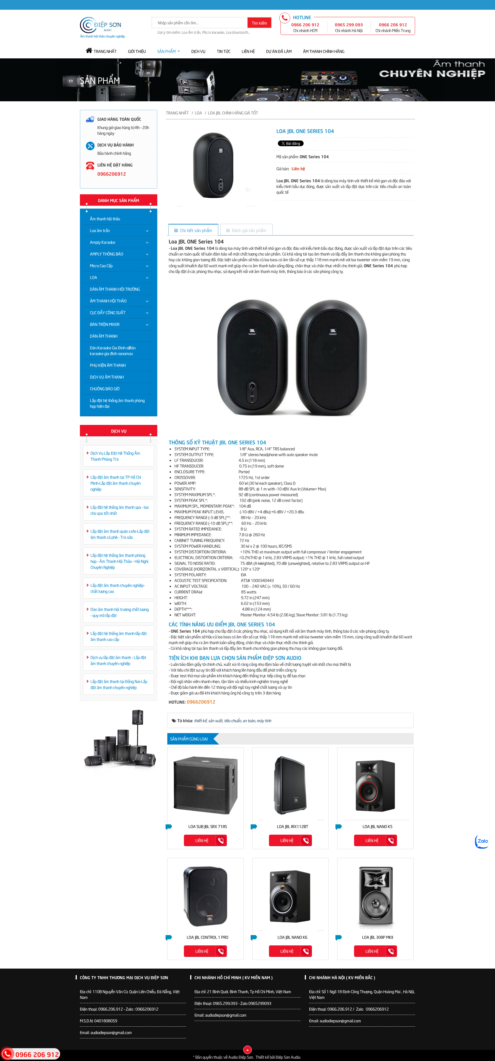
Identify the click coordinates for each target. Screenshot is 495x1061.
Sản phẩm (166, 51)
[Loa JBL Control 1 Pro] (205, 896)
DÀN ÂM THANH (103, 336)
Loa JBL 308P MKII (377, 937)
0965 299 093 (349, 24)
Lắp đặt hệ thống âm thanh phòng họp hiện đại (117, 403)
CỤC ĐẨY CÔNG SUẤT (107, 312)
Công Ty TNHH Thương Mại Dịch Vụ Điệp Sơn (124, 977)
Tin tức (223, 51)
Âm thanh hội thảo (105, 218)
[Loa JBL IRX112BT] (291, 786)
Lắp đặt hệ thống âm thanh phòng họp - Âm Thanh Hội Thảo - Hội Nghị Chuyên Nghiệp (119, 561)
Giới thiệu (137, 51)
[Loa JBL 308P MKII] (375, 896)
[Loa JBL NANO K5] (375, 786)
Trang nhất (105, 51)
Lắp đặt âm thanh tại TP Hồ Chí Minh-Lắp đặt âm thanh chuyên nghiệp (116, 483)
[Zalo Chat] (482, 841)
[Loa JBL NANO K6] (291, 896)
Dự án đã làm (279, 51)
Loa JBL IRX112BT (292, 826)
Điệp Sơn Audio (288, 1057)
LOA (93, 277)
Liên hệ (248, 51)
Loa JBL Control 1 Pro (207, 937)
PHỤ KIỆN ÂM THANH (108, 365)
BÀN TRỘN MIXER (104, 324)
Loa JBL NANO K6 (292, 937)
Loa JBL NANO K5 (377, 826)
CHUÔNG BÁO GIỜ (104, 388)
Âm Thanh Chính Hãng (323, 51)
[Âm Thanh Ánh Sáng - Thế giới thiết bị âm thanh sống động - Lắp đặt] (102, 26)
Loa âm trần (100, 230)
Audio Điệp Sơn (240, 1057)
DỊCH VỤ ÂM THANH (107, 376)
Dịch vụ (198, 51)
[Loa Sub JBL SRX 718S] (205, 786)
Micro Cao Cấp (101, 265)
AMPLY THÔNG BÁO (106, 253)
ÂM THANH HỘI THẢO (108, 300)
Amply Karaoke (102, 242)
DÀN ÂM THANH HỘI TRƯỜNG (115, 289)
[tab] (193, 230)
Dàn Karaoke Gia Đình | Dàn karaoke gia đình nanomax (112, 350)
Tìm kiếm (259, 22)
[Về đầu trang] (247, 1050)
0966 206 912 (305, 24)
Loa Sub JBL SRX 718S (207, 826)
